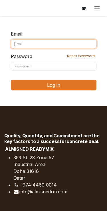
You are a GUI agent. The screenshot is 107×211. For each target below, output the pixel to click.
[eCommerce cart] (83, 8)
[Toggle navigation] (97, 8)
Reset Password (81, 56)
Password (53, 56)
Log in (53, 85)
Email (16, 34)
